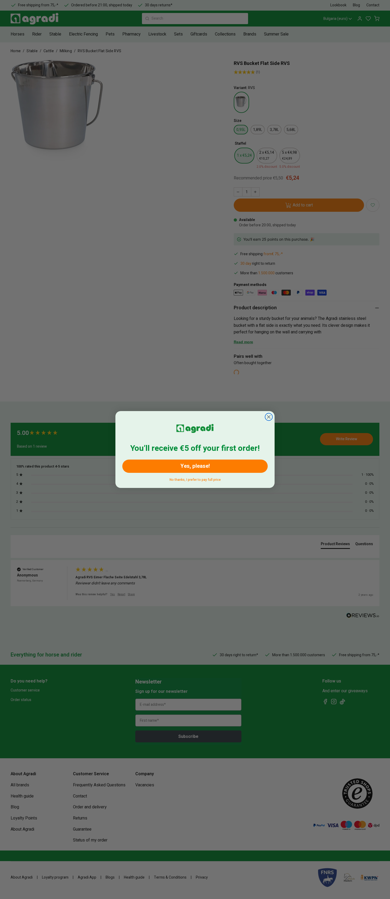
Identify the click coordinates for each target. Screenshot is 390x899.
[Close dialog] (268, 417)
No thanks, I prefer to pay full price (195, 478)
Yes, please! (195, 466)
